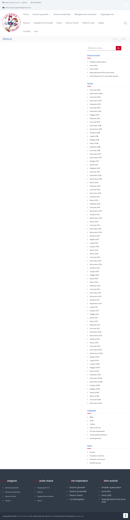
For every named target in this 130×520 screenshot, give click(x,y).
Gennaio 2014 (95, 225)
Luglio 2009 (94, 360)
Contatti (26, 31)
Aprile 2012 (94, 279)
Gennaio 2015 (95, 207)
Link (36, 31)
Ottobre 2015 (95, 197)
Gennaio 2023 (95, 97)
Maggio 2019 (94, 115)
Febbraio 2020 (95, 104)
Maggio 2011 (94, 314)
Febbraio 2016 (95, 186)
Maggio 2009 (95, 367)
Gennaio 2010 (95, 346)
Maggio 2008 (95, 389)
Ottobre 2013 (95, 236)
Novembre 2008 (96, 382)
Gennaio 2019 (95, 122)
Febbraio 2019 (95, 118)
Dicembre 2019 (95, 111)
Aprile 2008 (94, 392)
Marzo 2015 (94, 200)
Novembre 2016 (96, 179)
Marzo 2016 (94, 182)
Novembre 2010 (96, 335)
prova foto (93, 65)
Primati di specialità (97, 431)
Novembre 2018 (96, 129)
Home (26, 14)
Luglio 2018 (94, 136)
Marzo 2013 (94, 254)
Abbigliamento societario (85, 14)
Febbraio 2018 (95, 147)
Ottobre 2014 (95, 214)
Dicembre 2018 (95, 125)
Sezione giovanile (40, 14)
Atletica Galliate (23, 516)
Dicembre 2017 (95, 154)
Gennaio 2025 (95, 90)
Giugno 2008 (95, 385)
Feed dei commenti (97, 459)
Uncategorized (95, 438)
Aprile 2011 (94, 318)
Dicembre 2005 (96, 403)
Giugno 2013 (94, 246)
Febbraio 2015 (95, 204)
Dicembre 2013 (95, 229)
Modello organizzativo (98, 62)
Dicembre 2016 (95, 175)
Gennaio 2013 (95, 257)
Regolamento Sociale (43, 23)
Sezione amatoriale (62, 14)
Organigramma (107, 14)
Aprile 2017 (94, 165)
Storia (59, 23)
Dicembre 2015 (95, 193)
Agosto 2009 (94, 357)
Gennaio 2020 (95, 108)
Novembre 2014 (96, 211)
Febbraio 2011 (95, 325)
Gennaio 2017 (95, 172)
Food (91, 420)
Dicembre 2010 (96, 332)
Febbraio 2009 (95, 375)
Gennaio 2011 (95, 328)
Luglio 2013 (94, 243)
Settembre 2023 (96, 93)
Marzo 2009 (94, 371)
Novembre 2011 (95, 296)
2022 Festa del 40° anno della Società (104, 76)
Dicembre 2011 (95, 293)
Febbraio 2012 (95, 286)
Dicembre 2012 (95, 261)
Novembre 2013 (96, 232)
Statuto (26, 23)
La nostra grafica (77, 499)
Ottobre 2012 (95, 268)
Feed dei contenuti (97, 456)
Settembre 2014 (96, 218)
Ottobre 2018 (95, 133)
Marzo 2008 (94, 396)
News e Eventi (72, 23)
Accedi (92, 452)
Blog (91, 417)
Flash (52, 516)
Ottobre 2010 (95, 339)
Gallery (101, 23)
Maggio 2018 (94, 140)
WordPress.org (95, 463)
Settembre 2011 (96, 303)
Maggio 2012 (94, 275)
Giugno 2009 (95, 364)
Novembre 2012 (96, 264)
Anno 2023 (94, 69)
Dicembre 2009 (96, 350)
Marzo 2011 (94, 321)
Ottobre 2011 (94, 300)
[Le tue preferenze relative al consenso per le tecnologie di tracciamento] (125, 515)
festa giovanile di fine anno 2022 (102, 72)
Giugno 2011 (94, 311)
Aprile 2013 (94, 250)
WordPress (79, 516)
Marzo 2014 (94, 222)
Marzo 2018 (94, 143)
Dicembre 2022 (96, 101)
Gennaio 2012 (95, 289)
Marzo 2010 (94, 343)
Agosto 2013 (94, 239)
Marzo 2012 (94, 282)
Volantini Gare (88, 23)
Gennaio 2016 (95, 190)
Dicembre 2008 (96, 378)
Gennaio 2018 (95, 150)
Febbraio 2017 (95, 168)
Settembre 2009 (96, 353)
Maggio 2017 (94, 161)
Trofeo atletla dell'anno (98, 435)
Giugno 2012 (94, 271)
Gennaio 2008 (95, 400)
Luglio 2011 (94, 307)
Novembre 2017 (96, 158)
